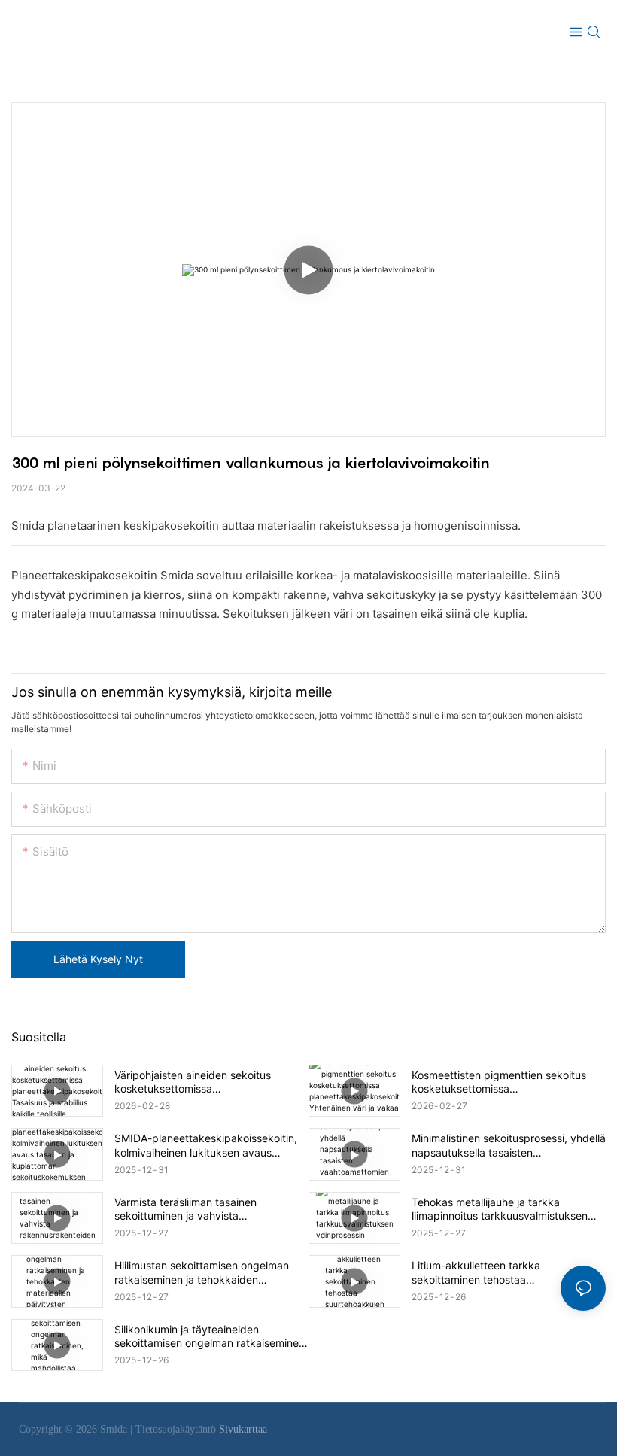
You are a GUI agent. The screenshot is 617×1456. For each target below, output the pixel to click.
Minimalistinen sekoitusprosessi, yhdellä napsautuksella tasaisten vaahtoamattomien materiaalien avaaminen (509, 1145)
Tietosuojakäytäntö (177, 1429)
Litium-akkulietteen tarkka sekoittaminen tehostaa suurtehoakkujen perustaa (476, 1272)
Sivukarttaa (243, 1429)
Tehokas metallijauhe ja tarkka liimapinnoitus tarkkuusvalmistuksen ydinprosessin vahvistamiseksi (500, 1209)
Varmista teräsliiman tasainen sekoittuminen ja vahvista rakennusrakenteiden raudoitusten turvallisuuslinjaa (198, 1209)
